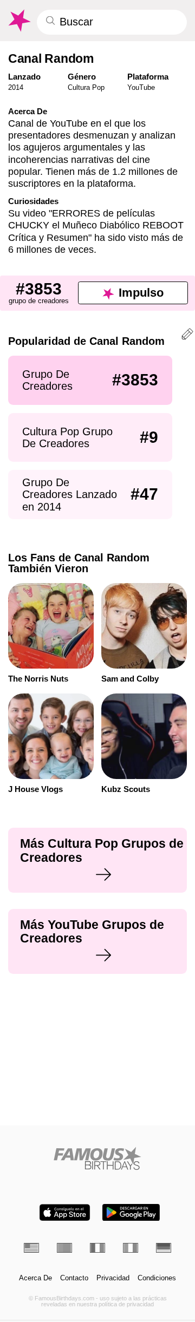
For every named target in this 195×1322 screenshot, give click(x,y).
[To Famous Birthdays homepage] (18, 20)
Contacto (74, 1278)
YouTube (141, 87)
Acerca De (35, 1278)
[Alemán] (163, 1248)
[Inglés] (31, 1248)
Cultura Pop (86, 87)
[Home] (97, 1158)
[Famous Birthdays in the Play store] (131, 1212)
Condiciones (157, 1278)
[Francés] (97, 1248)
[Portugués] (64, 1248)
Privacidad (112, 1278)
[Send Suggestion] (187, 335)
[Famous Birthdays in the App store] (64, 1212)
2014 (15, 87)
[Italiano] (130, 1248)
